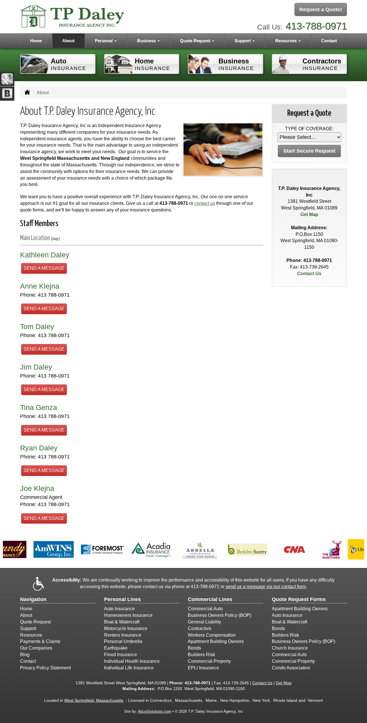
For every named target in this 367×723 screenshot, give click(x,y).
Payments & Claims (40, 641)
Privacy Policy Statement (45, 667)
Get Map (309, 214)
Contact (329, 40)
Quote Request (35, 621)
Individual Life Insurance (129, 667)
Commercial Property (209, 661)
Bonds (194, 648)
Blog (25, 654)
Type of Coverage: (309, 128)
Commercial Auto (205, 608)
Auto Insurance (119, 608)
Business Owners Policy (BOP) (219, 615)
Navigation (33, 599)
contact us (204, 203)
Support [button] (243, 40)
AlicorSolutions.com (154, 711)
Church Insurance (290, 648)
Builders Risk (201, 654)
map (55, 239)
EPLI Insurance (203, 667)
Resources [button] (286, 40)
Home (36, 40)
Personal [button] (104, 40)
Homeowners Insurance (128, 615)
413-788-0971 (316, 26)
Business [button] (147, 40)
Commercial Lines (210, 599)
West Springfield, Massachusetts (93, 700)
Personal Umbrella (123, 641)
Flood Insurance (120, 654)
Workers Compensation (212, 635)
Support (28, 628)
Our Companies (36, 648)
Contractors (199, 628)
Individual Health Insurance (132, 661)
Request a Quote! (320, 9)
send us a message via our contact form (266, 586)
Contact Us (309, 273)
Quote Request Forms (299, 599)
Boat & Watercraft (121, 621)
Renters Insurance (122, 635)
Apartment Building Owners (216, 641)
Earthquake (116, 648)
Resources (31, 635)
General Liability (204, 621)
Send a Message (44, 268)
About (68, 40)
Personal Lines (122, 599)
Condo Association (291, 667)
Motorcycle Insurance (125, 628)
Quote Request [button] (195, 40)
